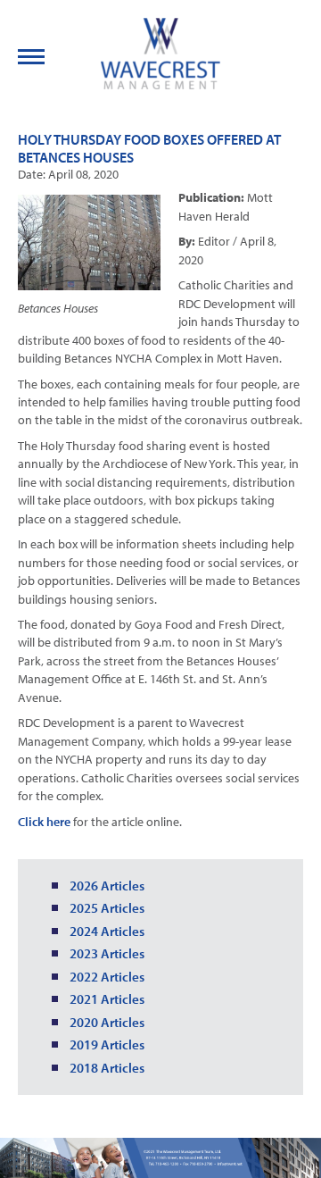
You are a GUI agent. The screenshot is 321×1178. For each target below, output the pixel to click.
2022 (84, 976)
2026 (84, 885)
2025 (84, 907)
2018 (84, 1067)
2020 (84, 1022)
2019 (84, 1044)
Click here (44, 822)
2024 (84, 931)
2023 (84, 953)
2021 (84, 998)
